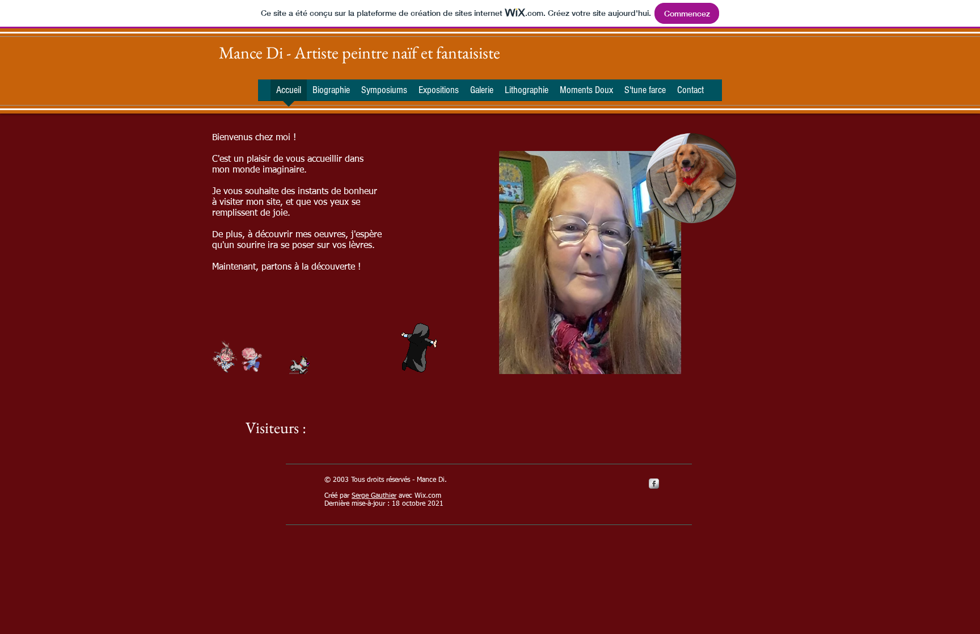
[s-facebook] (654, 483)
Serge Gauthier (374, 496)
